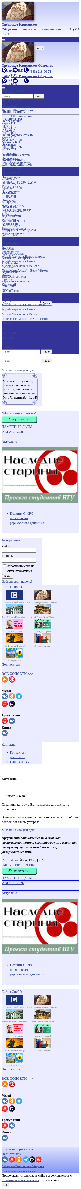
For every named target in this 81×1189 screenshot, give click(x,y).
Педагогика (10, 206)
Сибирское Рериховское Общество (23, 1166)
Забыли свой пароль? (17, 581)
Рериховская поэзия (16, 211)
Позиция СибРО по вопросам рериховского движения (27, 518)
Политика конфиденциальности (20, 1171)
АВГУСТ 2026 (13, 431)
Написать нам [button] (11, 1154)
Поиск (39, 48)
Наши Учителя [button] (8, 103)
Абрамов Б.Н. (11, 142)
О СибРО (8, 178)
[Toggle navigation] (3, 40)
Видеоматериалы (14, 276)
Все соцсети (10, 291)
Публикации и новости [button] (11, 241)
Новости (8, 248)
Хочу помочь (11, 234)
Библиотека (10, 262)
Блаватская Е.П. (13, 118)
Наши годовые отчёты (17, 183)
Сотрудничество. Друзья (19, 230)
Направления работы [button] (11, 171)
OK (5, 1185)
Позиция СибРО (13, 160)
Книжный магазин (15, 220)
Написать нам (20, 762)
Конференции (11, 202)
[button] (17, 673)
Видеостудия (11, 225)
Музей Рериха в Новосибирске (23, 256)
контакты (29, 29)
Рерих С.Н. (9, 137)
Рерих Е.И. (9, 123)
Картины (8, 267)
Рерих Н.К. (9, 128)
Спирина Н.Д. (12, 146)
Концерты (9, 197)
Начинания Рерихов (16, 155)
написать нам (51, 29)
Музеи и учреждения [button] (10, 298)
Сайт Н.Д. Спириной (17, 164)
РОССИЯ (8, 286)
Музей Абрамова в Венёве (20, 314)
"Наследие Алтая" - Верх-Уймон (25, 270)
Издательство (11, 216)
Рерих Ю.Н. (10, 132)
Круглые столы (12, 188)
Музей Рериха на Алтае (18, 309)
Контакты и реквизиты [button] (18, 1149)
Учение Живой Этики (17, 110)
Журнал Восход (13, 253)
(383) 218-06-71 (40, 71)
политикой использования (20, 1180)
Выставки (9, 192)
